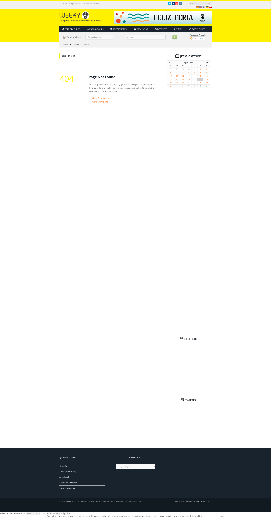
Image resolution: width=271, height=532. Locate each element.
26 (183, 82)
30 (189, 69)
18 (177, 79)
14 (194, 76)
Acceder (63, 3)
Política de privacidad (68, 482)
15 (200, 76)
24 (171, 82)
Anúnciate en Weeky (91, 3)
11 (177, 76)
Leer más (220, 516)
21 (194, 79)
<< (170, 62)
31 (194, 69)
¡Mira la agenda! (190, 56)
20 (189, 79)
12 (183, 76)
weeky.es (69, 501)
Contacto (63, 466)
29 (183, 69)
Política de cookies (67, 488)
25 (177, 82)
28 (177, 69)
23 (207, 79)
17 (171, 79)
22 (200, 79)
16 (207, 76)
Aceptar (209, 516)
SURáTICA (198, 501)
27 (171, 69)
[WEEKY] (80, 16)
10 (171, 76)
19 (183, 79)
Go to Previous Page (100, 98)
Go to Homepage (99, 101)
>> (206, 62)
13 (189, 76)
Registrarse (74, 3)
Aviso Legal (64, 477)
